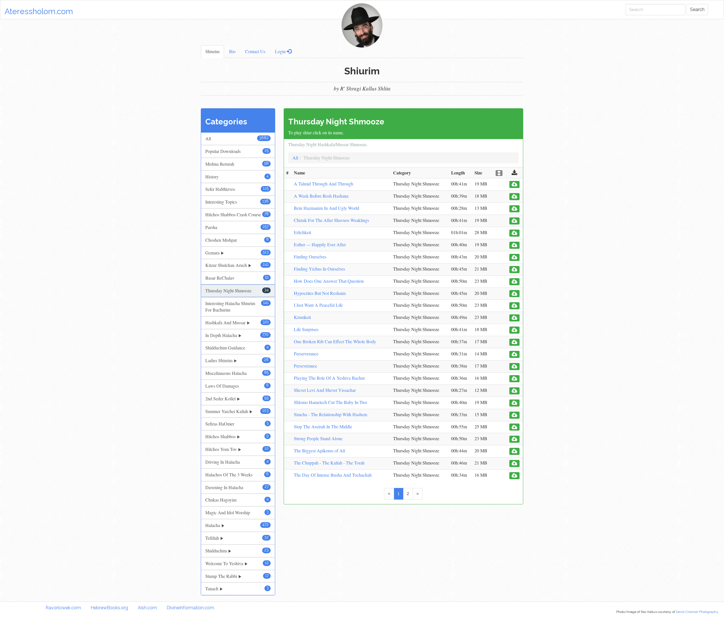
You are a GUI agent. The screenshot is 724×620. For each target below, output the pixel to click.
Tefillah (237, 538)
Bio (232, 51)
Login (281, 51)
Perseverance (305, 366)
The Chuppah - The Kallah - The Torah (329, 463)
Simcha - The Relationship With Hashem (330, 414)
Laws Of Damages (237, 386)
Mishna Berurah (237, 164)
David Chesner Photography (697, 612)
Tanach (237, 588)
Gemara (237, 253)
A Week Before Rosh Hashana (321, 196)
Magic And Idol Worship (237, 512)
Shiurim (212, 51)
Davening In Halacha (237, 487)
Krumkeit (302, 317)
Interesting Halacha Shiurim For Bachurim (237, 306)
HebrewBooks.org (109, 607)
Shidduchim (237, 551)
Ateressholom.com (39, 11)
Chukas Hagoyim (237, 500)
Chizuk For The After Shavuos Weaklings (331, 220)
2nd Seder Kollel (237, 398)
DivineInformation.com (190, 607)
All (237, 138)
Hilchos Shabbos (237, 436)
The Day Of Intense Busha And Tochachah (333, 475)
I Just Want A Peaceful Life (318, 305)
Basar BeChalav (237, 278)
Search (697, 9)
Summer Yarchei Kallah (237, 411)
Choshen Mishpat (237, 240)
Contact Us (255, 51)
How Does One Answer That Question (329, 281)
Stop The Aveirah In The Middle (323, 426)
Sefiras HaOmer (237, 424)
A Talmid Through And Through (323, 184)
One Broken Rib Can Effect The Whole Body (335, 341)
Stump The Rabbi (237, 576)
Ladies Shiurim (237, 360)
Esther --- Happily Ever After (320, 244)
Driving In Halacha (237, 462)
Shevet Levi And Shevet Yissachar (325, 390)
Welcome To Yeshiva (237, 563)
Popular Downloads (237, 151)
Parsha (237, 227)
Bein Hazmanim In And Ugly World (326, 208)
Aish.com (147, 607)
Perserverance (306, 354)
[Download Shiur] (514, 184)
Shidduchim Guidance (237, 348)
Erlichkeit (302, 232)
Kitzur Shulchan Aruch (237, 265)
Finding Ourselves (310, 257)
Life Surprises (306, 329)
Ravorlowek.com (63, 607)
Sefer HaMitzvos (237, 189)
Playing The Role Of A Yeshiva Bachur (329, 378)
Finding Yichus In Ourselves (319, 269)
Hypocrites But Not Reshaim (320, 293)
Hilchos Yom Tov (237, 449)
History (237, 177)
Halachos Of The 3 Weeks (237, 475)
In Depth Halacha (237, 335)
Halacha (237, 525)
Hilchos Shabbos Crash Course (237, 214)
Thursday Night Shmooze (237, 290)
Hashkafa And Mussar (237, 322)
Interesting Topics (237, 202)
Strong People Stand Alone (318, 438)
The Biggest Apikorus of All (319, 450)
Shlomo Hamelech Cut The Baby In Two (330, 402)
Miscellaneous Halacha (237, 373)
